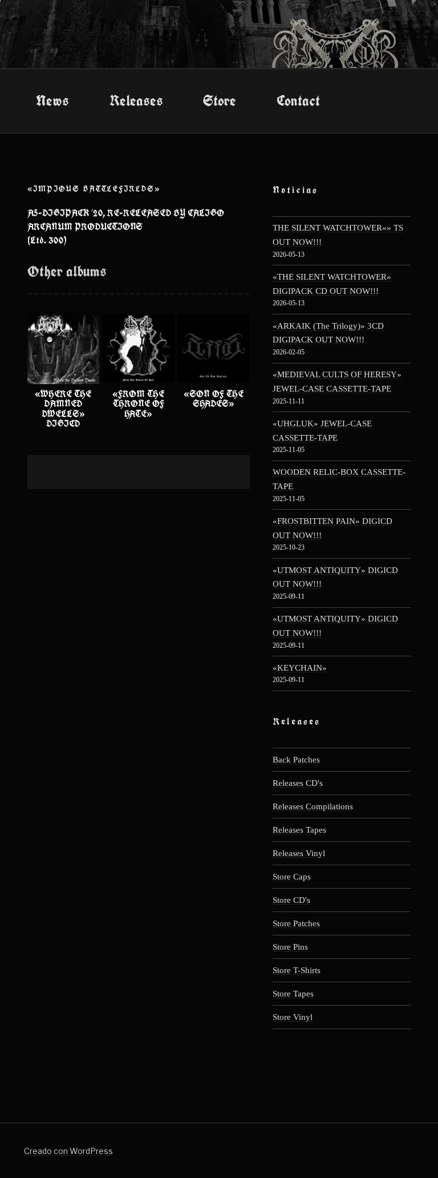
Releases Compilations (313, 806)
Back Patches (296, 759)
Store (219, 100)
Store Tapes (293, 993)
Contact (298, 100)
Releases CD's (298, 783)
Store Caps (292, 876)
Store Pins (290, 946)
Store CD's (291, 900)
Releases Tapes (299, 829)
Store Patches (296, 923)
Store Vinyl (293, 1017)
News (52, 100)
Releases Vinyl (299, 853)
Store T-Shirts (297, 970)
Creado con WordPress (68, 1151)
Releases (136, 100)
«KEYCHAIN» (300, 667)
